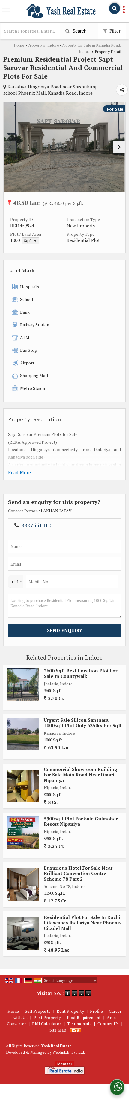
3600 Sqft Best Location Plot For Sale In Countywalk (80, 673)
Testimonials (79, 1023)
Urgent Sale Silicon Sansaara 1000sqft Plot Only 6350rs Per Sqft (83, 722)
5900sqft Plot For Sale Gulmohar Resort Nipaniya (81, 821)
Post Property (47, 1017)
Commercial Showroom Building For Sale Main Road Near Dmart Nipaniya (80, 774)
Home (19, 45)
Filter (114, 31)
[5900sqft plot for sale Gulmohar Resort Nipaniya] (23, 832)
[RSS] (75, 1030)
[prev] (10, 147)
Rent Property (70, 1011)
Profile (96, 1011)
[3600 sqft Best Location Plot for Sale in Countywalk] (23, 684)
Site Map (58, 1030)
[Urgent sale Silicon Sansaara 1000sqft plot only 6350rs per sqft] (23, 734)
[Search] (114, 8)
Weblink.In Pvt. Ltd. (68, 1052)
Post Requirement (84, 1017)
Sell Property (38, 1011)
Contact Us (108, 1023)
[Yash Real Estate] (61, 10)
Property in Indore (43, 45)
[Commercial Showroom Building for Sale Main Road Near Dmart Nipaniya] (23, 786)
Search (78, 30)
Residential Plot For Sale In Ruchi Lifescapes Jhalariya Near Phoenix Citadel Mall (83, 922)
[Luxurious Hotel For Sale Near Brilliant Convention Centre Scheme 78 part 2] (23, 884)
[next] (119, 147)
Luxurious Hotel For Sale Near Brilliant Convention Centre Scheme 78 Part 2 (78, 873)
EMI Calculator (46, 1023)
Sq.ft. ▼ (30, 240)
